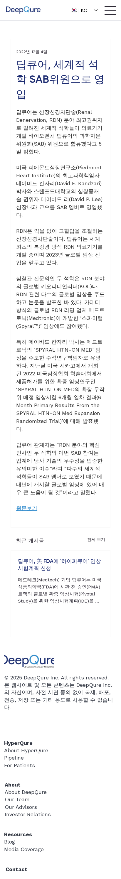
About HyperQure (26, 750)
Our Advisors (21, 807)
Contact (16, 869)
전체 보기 (96, 539)
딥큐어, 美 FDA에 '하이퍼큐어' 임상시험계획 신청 (59, 565)
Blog (9, 841)
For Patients (19, 765)
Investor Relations (28, 814)
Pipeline (14, 758)
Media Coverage (24, 849)
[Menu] (110, 10)
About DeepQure (26, 792)
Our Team (17, 799)
